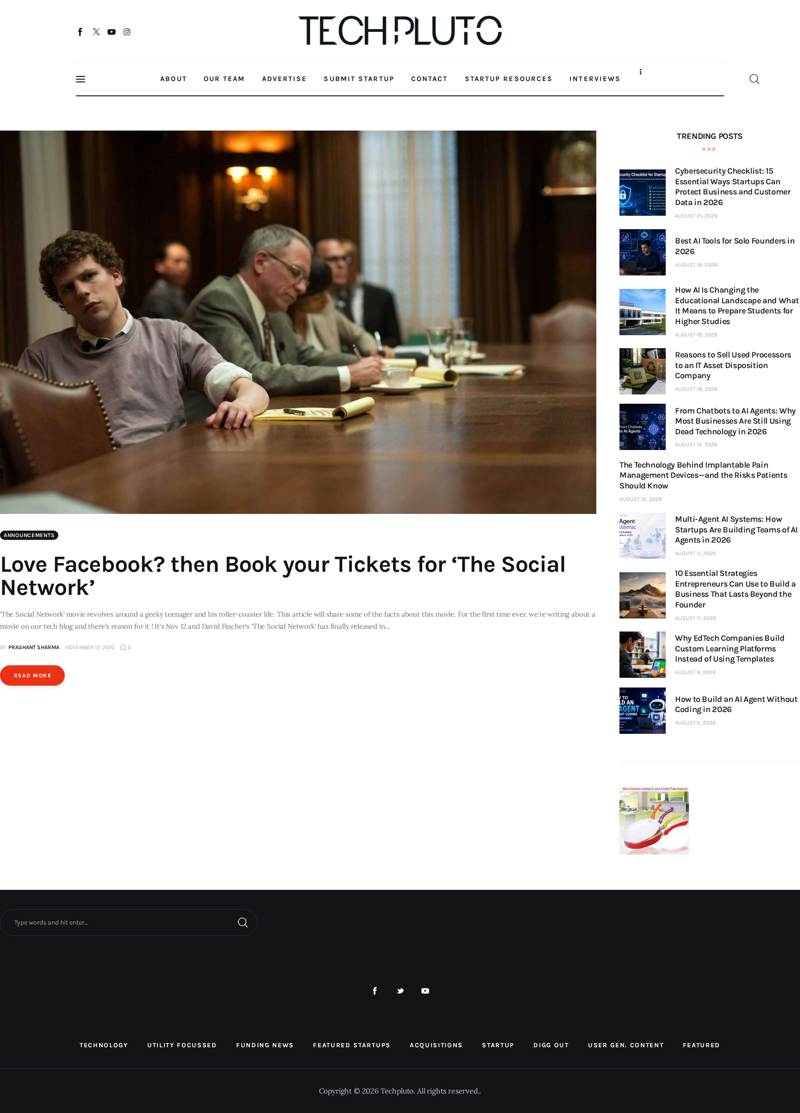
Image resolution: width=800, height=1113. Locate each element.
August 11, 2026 (695, 553)
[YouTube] (112, 31)
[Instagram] (127, 31)
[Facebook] (81, 31)
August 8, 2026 (695, 672)
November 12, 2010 (89, 647)
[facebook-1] (375, 991)
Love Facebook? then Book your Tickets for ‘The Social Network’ (283, 575)
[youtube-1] (425, 991)
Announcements (29, 535)
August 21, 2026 (696, 216)
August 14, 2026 (696, 444)
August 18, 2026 (696, 265)
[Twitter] (96, 31)
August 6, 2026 (695, 722)
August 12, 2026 (640, 499)
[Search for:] (128, 921)
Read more (32, 675)
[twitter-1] (400, 991)
